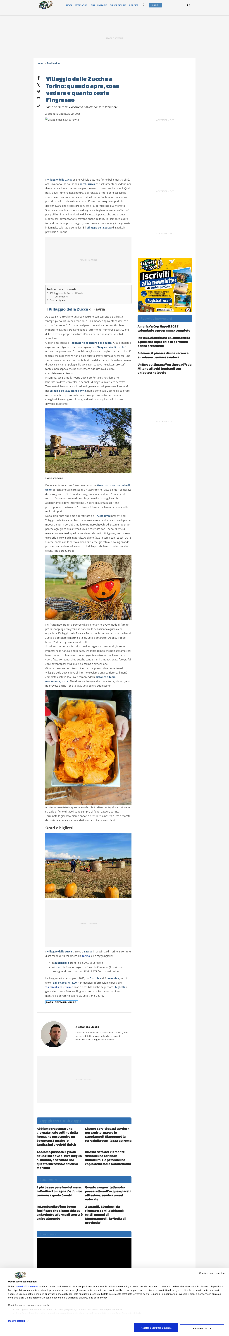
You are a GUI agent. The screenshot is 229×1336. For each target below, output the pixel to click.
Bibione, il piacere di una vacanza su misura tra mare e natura (163, 355)
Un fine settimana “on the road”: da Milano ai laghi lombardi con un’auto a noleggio (164, 368)
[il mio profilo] (143, 5)
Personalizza (200, 1328)
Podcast (133, 5)
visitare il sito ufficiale (59, 987)
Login (155, 5)
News (69, 5)
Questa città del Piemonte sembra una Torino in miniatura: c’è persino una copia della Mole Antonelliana (108, 1158)
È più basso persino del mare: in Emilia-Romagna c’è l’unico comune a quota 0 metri (59, 1191)
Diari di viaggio (99, 5)
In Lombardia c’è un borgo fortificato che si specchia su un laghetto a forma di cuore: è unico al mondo (60, 1212)
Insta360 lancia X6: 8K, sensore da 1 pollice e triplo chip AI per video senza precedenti (164, 341)
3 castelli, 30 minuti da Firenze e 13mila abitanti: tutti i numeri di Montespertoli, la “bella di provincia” (105, 1214)
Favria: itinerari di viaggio (61, 1002)
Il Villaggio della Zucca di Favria (66, 293)
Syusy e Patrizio (118, 5)
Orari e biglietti (58, 300)
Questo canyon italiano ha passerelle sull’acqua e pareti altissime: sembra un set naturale (108, 1193)
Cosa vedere (61, 296)
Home (40, 63)
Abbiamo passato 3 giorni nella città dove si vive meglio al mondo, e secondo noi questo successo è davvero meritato (59, 1160)
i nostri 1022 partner (26, 1286)
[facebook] (38, 77)
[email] (38, 98)
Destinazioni (81, 5)
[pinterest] (38, 91)
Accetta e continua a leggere (156, 1327)
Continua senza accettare (212, 1273)
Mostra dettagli (16, 1321)
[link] (38, 105)
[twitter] (38, 84)
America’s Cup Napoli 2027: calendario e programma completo (164, 328)
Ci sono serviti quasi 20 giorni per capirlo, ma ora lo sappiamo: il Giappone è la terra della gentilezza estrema (108, 1134)
